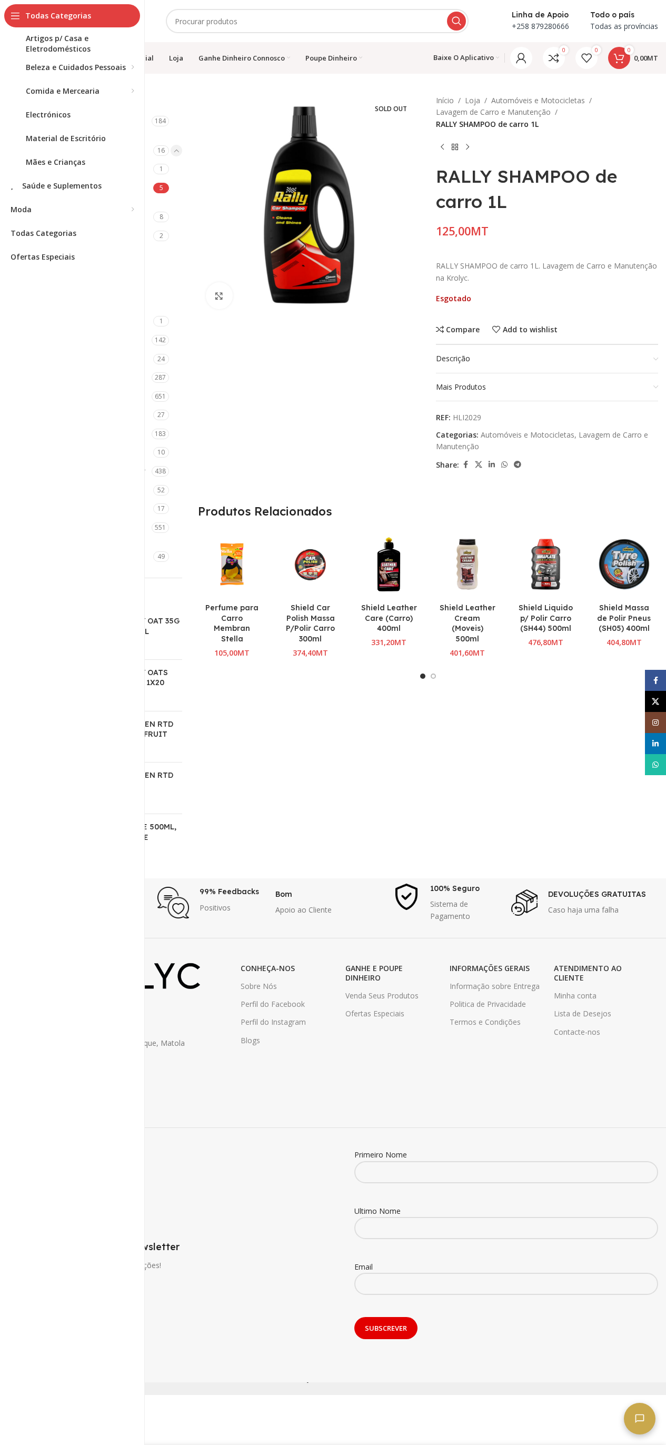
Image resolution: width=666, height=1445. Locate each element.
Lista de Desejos (582, 1013)
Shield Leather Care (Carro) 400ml (389, 618)
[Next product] (467, 147)
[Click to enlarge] (219, 295)
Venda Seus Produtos (382, 996)
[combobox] (317, 21)
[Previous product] (442, 147)
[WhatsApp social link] (504, 465)
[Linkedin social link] (491, 465)
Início (445, 100)
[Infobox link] (211, 902)
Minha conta (575, 996)
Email (363, 1267)
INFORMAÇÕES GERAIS (490, 968)
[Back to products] (455, 147)
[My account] (521, 57)
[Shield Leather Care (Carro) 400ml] (389, 564)
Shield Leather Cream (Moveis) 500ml (467, 623)
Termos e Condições (485, 1022)
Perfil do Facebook (273, 1004)
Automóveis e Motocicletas (538, 100)
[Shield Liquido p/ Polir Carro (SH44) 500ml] (546, 564)
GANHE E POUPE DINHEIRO (374, 973)
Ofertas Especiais (374, 1013)
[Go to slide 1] (422, 676)
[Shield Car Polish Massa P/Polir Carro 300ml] (310, 564)
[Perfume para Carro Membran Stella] (232, 564)
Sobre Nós (259, 986)
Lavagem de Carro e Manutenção (493, 112)
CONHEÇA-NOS (268, 968)
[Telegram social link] (517, 465)
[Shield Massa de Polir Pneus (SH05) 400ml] (624, 564)
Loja (472, 100)
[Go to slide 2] (433, 676)
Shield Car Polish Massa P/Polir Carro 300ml (310, 623)
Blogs (250, 1040)
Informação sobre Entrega (495, 986)
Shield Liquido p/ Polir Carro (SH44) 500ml (546, 618)
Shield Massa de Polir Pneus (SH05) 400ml (624, 618)
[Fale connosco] (639, 1418)
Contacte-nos (577, 1032)
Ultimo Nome (377, 1211)
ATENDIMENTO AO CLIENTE (588, 973)
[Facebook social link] (465, 465)
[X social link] (478, 465)
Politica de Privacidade (488, 1004)
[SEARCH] (456, 21)
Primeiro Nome (380, 1155)
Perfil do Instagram (273, 1022)
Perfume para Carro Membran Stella (232, 623)
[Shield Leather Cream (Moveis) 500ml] (467, 564)
